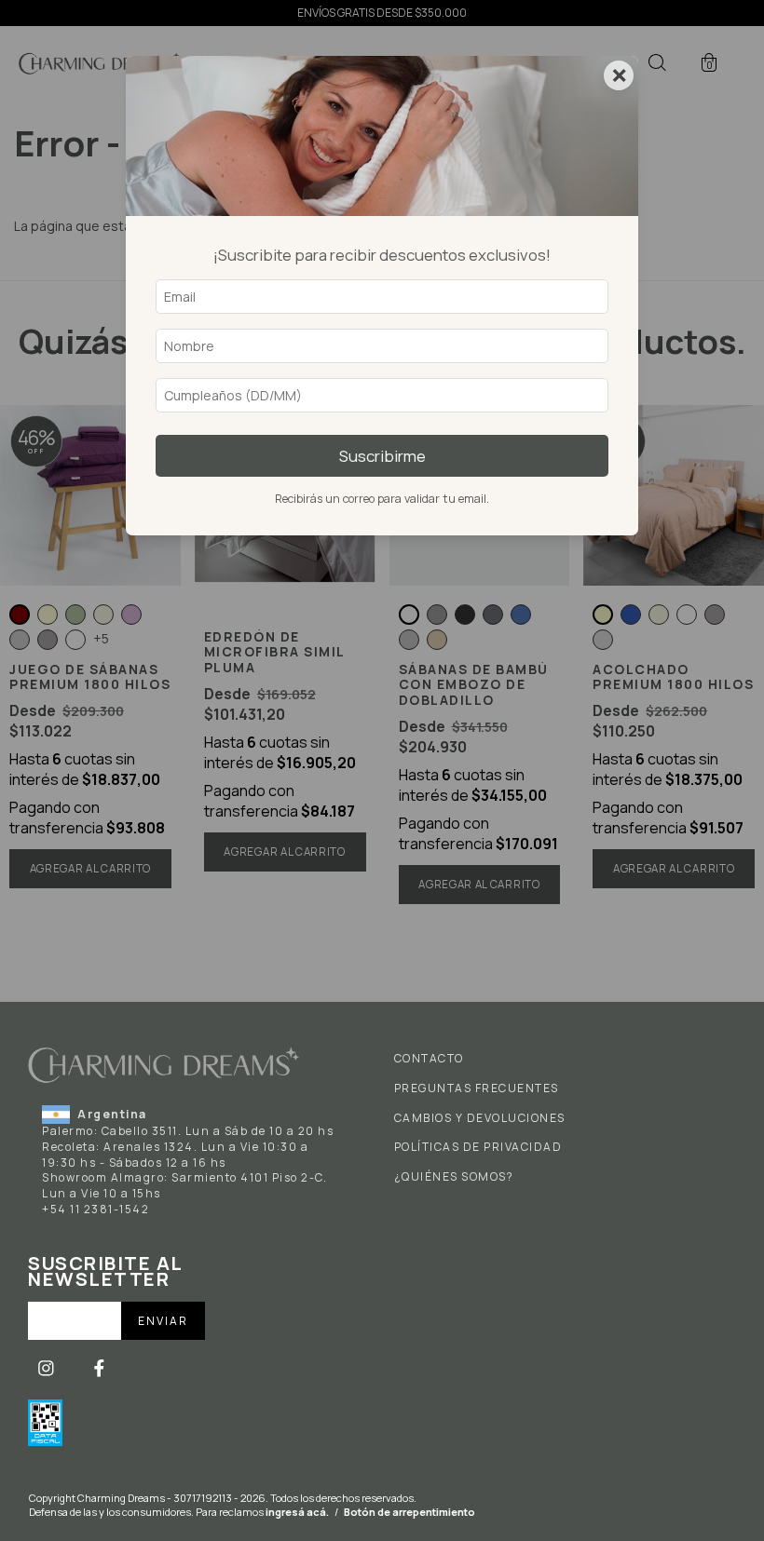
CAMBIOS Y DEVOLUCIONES (480, 1118)
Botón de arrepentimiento (409, 1512)
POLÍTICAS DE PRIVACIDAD (478, 1147)
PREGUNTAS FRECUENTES (476, 1088)
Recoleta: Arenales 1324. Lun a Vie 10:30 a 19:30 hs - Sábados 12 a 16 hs (175, 1154)
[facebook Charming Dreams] (99, 1367)
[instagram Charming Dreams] (47, 1367)
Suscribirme (382, 455)
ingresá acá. (297, 1512)
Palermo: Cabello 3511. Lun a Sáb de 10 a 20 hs (188, 1131)
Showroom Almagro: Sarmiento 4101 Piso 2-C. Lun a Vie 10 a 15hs (184, 1185)
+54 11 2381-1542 (95, 1209)
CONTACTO (429, 1058)
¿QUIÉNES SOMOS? (454, 1176)
